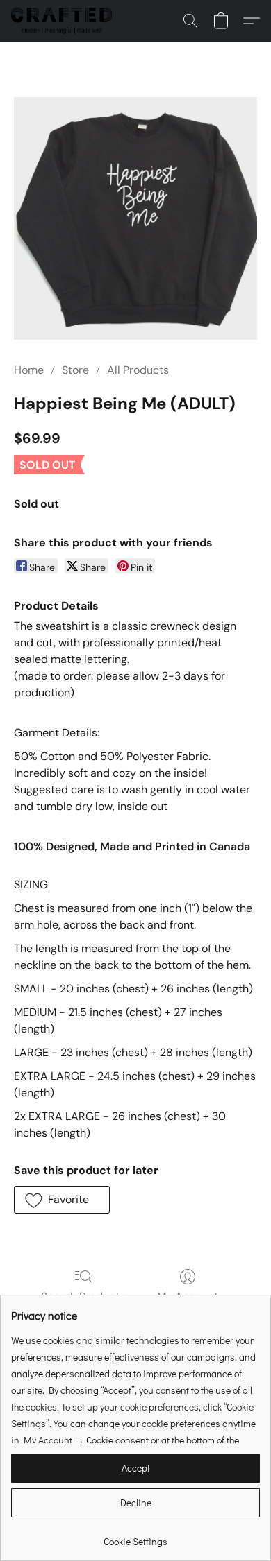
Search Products (83, 1296)
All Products (138, 370)
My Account (187, 1296)
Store (75, 370)
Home (29, 370)
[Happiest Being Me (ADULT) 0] (135, 218)
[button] (64, 21)
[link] (135, 1536)
